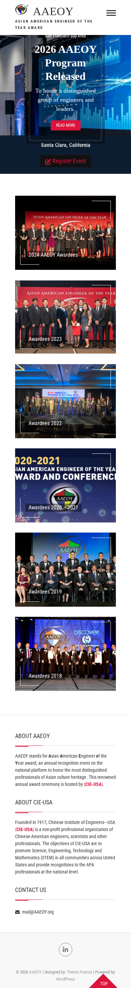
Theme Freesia (79, 972)
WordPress (65, 979)
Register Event (69, 160)
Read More (65, 125)
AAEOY (53, 11)
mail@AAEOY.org (37, 912)
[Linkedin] (65, 949)
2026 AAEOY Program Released (66, 62)
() (93, 784)
